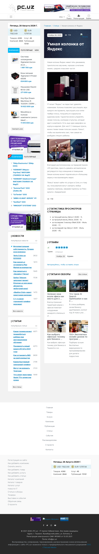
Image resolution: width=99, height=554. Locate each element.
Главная (47, 26)
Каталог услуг (14, 485)
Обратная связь (14, 501)
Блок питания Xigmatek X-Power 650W (29, 76)
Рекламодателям (49, 440)
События (49, 436)
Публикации (50, 426)
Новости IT (12, 489)
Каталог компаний (16, 479)
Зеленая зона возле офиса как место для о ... (55, 296)
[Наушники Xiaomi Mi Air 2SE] (15, 90)
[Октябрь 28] (78, 326)
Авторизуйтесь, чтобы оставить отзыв (63, 265)
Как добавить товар (16, 469)
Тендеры (12, 495)
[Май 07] (78, 286)
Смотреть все (17, 129)
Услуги (49, 417)
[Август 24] (56, 286)
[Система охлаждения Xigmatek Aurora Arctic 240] (15, 59)
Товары (49, 412)
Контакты (49, 449)
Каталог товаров (15, 482)
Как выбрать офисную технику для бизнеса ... (56, 336)
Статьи (56, 26)
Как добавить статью (17, 476)
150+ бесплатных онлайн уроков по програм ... (78, 336)
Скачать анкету (14, 466)
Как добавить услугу (17, 473)
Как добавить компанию (18, 463)
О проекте (49, 445)
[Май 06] (56, 326)
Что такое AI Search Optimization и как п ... (78, 297)
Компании (50, 421)
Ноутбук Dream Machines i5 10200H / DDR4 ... (28, 101)
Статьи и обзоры (15, 492)
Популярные (27, 50)
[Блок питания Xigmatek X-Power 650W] (15, 76)
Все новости (18, 311)
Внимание (14, 50)
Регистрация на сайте (17, 460)
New (37, 50)
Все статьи (83, 274)
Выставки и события (17, 498)
